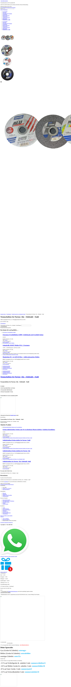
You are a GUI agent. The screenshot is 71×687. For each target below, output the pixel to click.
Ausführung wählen (6, 352)
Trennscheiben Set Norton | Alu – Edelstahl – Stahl (19, 377)
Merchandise (5, 18)
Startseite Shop (3, 314)
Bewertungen (5, 369)
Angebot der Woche (6, 17)
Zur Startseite (5, 11)
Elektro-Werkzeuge (6, 15)
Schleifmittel (5, 14)
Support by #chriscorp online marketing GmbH (8, 556)
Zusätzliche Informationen (7, 368)
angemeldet (6, 481)
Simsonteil (4, 12)
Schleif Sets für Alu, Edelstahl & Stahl (18, 314)
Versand (6, 350)
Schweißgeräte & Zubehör (7, 13)
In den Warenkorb (4, 326)
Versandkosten (3, 323)
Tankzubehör (5, 16)
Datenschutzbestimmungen (13, 591)
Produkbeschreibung (6, 367)
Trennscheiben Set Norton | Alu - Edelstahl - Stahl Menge (10, 325)
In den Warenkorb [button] (6, 364)
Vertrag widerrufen (3, 572)
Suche (1, 8)
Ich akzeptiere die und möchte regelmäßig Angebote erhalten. (17, 591)
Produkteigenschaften (6, 366)
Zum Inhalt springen (4, 0)
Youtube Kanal (13, 415)
